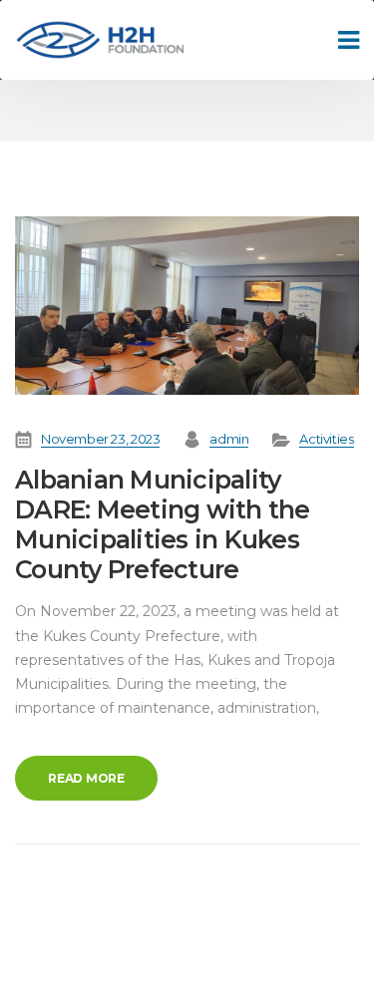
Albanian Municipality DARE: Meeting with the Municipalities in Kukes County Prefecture (162, 524)
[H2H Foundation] (100, 40)
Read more (86, 778)
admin (228, 439)
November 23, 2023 (100, 439)
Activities (326, 439)
